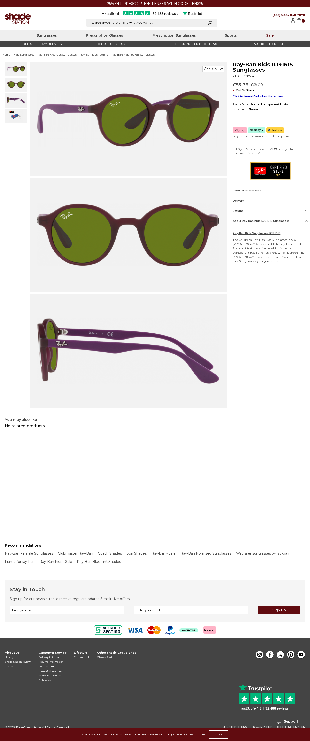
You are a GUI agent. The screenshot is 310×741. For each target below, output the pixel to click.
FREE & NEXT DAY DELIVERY (41, 44)
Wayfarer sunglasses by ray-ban (262, 553)
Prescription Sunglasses (174, 35)
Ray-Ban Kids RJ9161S (94, 54)
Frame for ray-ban (20, 561)
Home (6, 54)
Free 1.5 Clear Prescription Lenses (191, 44)
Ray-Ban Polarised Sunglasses (205, 553)
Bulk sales (45, 680)
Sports (231, 35)
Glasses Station (106, 657)
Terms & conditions (233, 727)
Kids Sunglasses (24, 54)
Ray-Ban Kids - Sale (55, 561)
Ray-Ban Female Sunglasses (29, 553)
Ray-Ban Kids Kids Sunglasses (57, 54)
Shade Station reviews (18, 661)
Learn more (197, 734)
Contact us (11, 666)
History (9, 657)
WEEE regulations (50, 675)
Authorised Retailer (271, 44)
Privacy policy (261, 727)
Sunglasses (47, 35)
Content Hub (82, 657)
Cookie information (291, 727)
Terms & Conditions (50, 671)
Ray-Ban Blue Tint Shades (99, 561)
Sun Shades (137, 553)
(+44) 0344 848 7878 (289, 15)
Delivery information (51, 657)
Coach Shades (110, 553)
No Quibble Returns (112, 44)
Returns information (51, 661)
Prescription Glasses (104, 35)
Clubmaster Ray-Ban (75, 553)
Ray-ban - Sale (163, 553)
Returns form (47, 666)
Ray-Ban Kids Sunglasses (269, 240)
